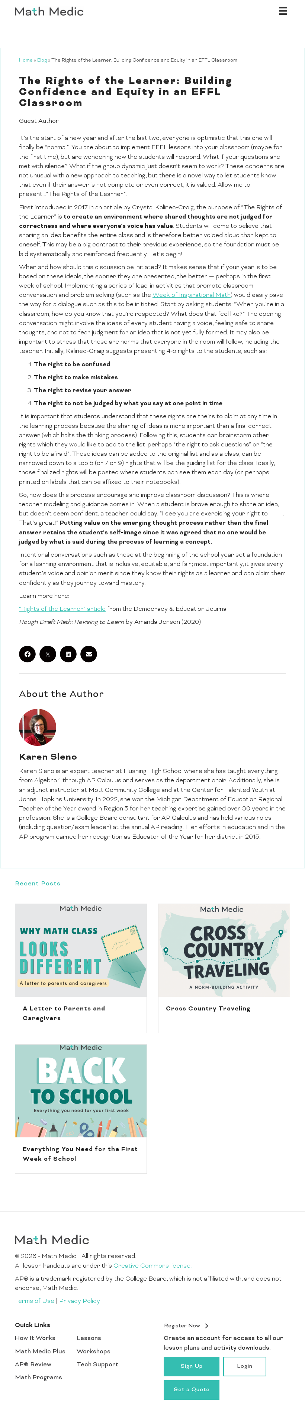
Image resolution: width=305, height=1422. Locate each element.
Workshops (93, 1352)
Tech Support (97, 1365)
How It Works (35, 1338)
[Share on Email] (88, 654)
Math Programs (38, 1378)
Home (26, 60)
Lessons (89, 1338)
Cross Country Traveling (208, 1009)
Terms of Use (34, 1301)
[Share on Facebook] (27, 654)
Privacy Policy (79, 1301)
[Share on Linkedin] (68, 654)
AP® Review (33, 1365)
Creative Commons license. (152, 1266)
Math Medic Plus (40, 1352)
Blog (42, 60)
